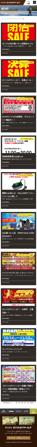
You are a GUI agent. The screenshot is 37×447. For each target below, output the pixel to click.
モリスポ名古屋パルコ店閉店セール (17, 44)
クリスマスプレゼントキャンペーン (18, 273)
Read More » (6, 49)
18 (16, 402)
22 (28, 402)
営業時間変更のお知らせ (12, 156)
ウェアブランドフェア (12, 349)
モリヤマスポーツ (12, 18)
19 (19, 402)
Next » (32, 402)
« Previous (6, 402)
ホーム (4, 18)
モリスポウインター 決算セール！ (17, 80)
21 (25, 402)
